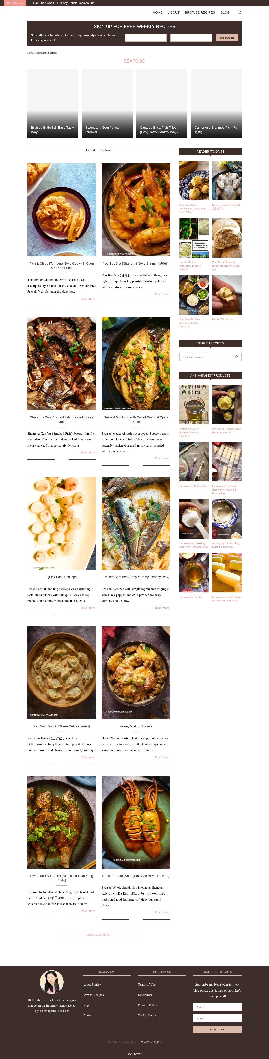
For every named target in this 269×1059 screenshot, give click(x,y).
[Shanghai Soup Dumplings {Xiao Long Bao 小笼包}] (194, 180)
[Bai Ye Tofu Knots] (227, 295)
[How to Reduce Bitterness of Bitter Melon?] (194, 238)
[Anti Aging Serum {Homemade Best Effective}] (194, 404)
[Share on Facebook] (60, 306)
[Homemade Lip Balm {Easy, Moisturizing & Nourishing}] (227, 461)
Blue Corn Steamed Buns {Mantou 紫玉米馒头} (226, 266)
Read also (63, 1011)
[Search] (240, 12)
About (174, 12)
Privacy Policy (147, 1005)
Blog (225, 12)
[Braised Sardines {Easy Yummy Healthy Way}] (136, 523)
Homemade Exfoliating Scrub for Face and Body (193, 545)
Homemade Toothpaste (192, 486)
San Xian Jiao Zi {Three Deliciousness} (61, 726)
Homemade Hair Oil (190, 596)
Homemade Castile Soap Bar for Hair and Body (226, 598)
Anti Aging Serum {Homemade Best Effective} (189, 432)
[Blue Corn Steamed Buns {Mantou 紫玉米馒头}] (227, 238)
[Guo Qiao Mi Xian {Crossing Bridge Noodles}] (194, 295)
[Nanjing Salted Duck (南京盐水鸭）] (227, 180)
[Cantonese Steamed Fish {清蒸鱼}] (216, 103)
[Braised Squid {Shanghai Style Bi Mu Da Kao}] (136, 822)
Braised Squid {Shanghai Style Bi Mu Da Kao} (135, 876)
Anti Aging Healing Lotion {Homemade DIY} (226, 430)
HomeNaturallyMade (151, 1042)
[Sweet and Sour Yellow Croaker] (107, 103)
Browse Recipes (200, 12)
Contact (88, 1015)
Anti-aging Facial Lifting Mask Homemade (225, 545)
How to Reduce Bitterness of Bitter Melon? (190, 266)
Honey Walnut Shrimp (136, 726)
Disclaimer (145, 994)
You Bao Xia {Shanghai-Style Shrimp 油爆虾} (136, 263)
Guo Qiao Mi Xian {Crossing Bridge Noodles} (189, 323)
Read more (88, 298)
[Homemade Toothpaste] (194, 461)
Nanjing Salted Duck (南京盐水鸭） (226, 206)
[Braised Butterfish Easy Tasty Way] (52, 103)
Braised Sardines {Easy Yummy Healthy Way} (135, 577)
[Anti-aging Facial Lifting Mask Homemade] (227, 519)
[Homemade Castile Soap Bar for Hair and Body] (227, 572)
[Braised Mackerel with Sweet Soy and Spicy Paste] (136, 363)
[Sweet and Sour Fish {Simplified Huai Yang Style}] (61, 822)
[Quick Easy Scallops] (61, 523)
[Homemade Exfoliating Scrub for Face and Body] (194, 519)
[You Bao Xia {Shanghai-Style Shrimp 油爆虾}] (136, 209)
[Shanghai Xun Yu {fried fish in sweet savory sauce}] (61, 363)
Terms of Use (147, 984)
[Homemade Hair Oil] (194, 572)
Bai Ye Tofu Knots (222, 319)
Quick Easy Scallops (62, 577)
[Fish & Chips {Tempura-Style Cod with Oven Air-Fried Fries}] (61, 209)
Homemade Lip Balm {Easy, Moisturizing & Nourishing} (224, 490)
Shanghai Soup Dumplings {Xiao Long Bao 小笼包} (192, 208)
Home (158, 12)
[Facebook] (257, 3)
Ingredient (41, 52)
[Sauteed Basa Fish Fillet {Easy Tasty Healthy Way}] (161, 103)
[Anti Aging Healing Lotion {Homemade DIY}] (227, 404)
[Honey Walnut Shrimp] (136, 672)
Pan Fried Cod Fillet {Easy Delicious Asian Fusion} (66, 3)
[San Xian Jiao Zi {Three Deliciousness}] (61, 672)
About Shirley (92, 984)
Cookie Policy (147, 1015)
